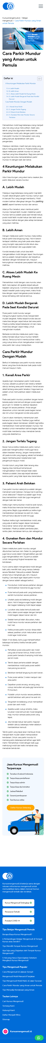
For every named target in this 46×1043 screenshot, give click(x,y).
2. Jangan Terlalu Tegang (17, 109)
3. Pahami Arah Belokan (17, 112)
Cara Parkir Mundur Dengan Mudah (18, 102)
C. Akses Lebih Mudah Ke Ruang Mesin (22, 94)
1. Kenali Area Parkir (16, 107)
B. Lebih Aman (14, 91)
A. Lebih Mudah (13, 88)
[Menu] (41, 6)
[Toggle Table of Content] (38, 79)
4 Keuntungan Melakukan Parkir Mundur (20, 83)
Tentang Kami (8, 1006)
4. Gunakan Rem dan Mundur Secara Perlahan (22, 116)
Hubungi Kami (8, 1010)
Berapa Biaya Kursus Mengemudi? (17, 934)
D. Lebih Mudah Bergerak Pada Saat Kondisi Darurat (24, 97)
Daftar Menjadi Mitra (11, 1015)
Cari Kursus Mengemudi (12, 1001)
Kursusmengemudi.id (21, 1031)
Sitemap (6, 1019)
